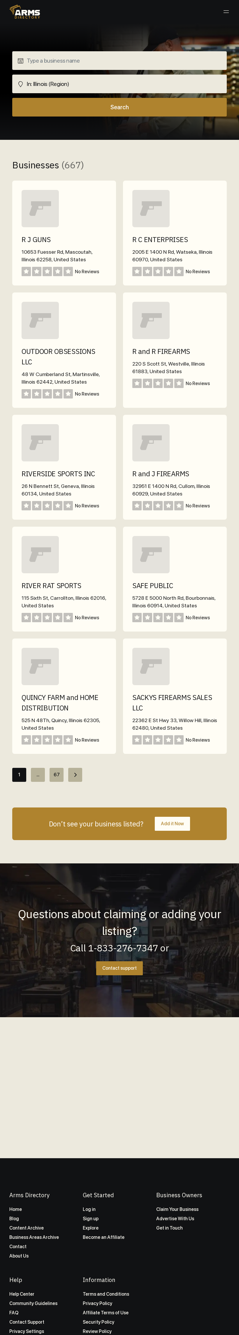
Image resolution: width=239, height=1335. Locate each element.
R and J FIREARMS (160, 473)
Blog (14, 1218)
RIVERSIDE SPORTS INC (58, 473)
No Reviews (87, 271)
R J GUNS (36, 239)
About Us (19, 1256)
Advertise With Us (175, 1218)
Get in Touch (169, 1228)
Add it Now (172, 823)
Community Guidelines (33, 1303)
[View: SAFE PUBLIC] (151, 571)
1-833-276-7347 (123, 948)
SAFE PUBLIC (152, 585)
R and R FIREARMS (161, 351)
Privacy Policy (97, 1303)
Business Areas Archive (34, 1237)
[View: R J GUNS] (40, 225)
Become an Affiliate (103, 1237)
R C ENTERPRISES (160, 239)
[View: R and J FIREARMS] (151, 460)
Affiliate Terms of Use (106, 1312)
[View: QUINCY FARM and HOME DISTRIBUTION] (40, 683)
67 (57, 774)
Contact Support (26, 1322)
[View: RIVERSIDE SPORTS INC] (40, 460)
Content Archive (26, 1228)
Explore (91, 1228)
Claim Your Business (177, 1209)
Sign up (91, 1218)
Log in (89, 1209)
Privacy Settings (26, 1331)
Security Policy (98, 1322)
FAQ (13, 1312)
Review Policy (97, 1331)
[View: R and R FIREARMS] (151, 337)
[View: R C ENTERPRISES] (151, 225)
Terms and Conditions (106, 1294)
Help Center (21, 1294)
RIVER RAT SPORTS (51, 585)
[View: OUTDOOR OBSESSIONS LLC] (40, 337)
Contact (18, 1246)
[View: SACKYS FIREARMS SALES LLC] (151, 683)
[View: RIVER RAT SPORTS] (40, 571)
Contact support (119, 968)
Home (15, 1209)
